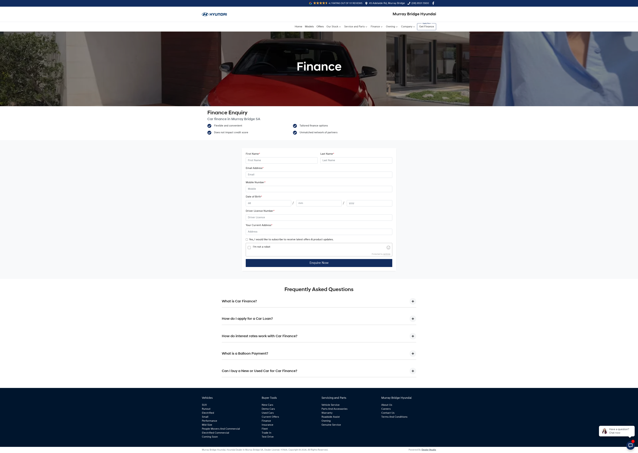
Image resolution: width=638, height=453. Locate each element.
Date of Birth (254, 196)
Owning (390, 26)
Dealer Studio (429, 450)
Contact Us (387, 413)
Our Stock (332, 26)
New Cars (267, 405)
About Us (386, 405)
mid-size (207, 425)
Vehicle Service (330, 405)
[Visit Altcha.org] (388, 247)
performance (209, 421)
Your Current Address (259, 225)
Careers (386, 409)
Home (298, 26)
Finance (375, 26)
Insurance (267, 425)
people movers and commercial (221, 429)
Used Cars (268, 413)
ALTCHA (386, 254)
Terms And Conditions (394, 417)
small (205, 417)
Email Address (255, 168)
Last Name (327, 154)
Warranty (326, 413)
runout (206, 409)
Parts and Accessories (334, 409)
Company (406, 26)
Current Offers (270, 417)
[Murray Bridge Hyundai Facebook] (434, 3)
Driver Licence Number (260, 211)
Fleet (265, 429)
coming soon (210, 437)
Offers (320, 26)
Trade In (266, 433)
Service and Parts (354, 26)
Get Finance (426, 26)
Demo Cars (268, 409)
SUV (204, 405)
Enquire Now (319, 263)
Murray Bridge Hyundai (414, 14)
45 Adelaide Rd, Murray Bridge (387, 3)
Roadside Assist (330, 417)
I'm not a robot (261, 247)
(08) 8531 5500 (420, 3)
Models (309, 26)
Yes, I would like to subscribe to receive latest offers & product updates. (291, 239)
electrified (208, 413)
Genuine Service (331, 425)
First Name (253, 154)
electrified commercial (215, 433)
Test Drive (268, 437)
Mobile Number (256, 182)
